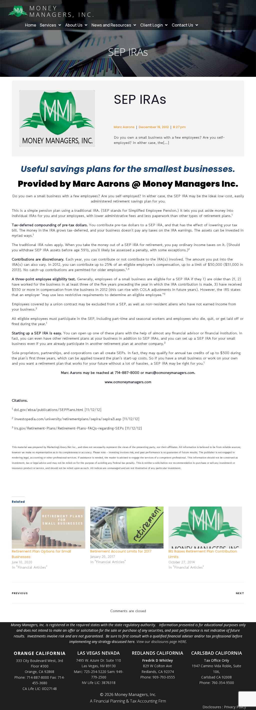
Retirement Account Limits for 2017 (121, 551)
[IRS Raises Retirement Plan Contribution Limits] (205, 528)
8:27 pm (179, 127)
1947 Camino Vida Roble (211, 665)
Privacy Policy (235, 706)
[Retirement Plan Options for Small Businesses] (48, 528)
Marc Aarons (124, 127)
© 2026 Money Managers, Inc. (128, 694)
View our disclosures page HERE (161, 641)
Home (30, 25)
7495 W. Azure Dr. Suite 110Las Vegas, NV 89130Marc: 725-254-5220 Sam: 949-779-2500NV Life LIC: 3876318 (99, 671)
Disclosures (211, 706)
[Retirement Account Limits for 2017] (127, 528)
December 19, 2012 (154, 127)
